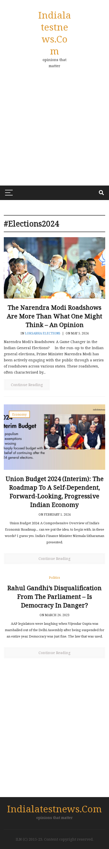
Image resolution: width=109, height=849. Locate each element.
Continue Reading (27, 384)
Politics (54, 577)
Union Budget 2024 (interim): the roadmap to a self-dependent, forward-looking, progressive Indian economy (55, 491)
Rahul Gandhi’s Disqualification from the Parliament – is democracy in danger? (54, 596)
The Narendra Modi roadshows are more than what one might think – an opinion (54, 316)
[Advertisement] (54, 133)
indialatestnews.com (54, 32)
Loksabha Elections (42, 333)
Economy (19, 414)
